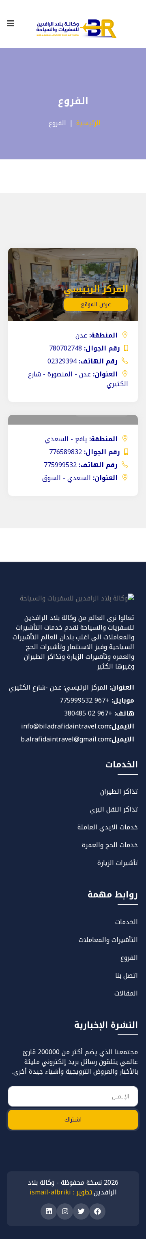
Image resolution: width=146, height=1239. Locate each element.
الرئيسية (88, 123)
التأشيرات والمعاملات (108, 940)
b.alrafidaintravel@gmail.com (65, 739)
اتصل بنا (126, 975)
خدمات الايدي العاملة (107, 827)
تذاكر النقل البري (114, 809)
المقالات (126, 993)
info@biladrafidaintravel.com (65, 726)
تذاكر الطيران (119, 791)
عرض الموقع (96, 304)
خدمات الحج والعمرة (110, 845)
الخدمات (126, 922)
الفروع (129, 957)
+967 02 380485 (88, 713)
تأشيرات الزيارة (117, 863)
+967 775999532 (85, 700)
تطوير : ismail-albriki (61, 1192)
